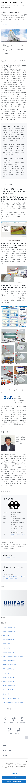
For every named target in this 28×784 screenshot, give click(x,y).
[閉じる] (26, 761)
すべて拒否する (14, 777)
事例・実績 (22, 5)
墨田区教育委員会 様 (8, 681)
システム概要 (20, 45)
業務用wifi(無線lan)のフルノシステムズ (9, 5)
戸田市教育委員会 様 (8, 669)
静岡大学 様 (6, 694)
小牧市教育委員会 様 (8, 639)
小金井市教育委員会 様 (9, 631)
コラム (4, 745)
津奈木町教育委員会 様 (9, 685)
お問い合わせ (18, 733)
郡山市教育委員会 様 (8, 677)
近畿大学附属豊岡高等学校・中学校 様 (13, 702)
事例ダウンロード (9, 557)
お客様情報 (7, 53)
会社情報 (5, 755)
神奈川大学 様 (6, 648)
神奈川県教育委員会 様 (9, 627)
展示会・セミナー (14, 723)
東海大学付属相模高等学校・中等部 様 (13, 656)
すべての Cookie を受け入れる (14, 781)
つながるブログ (7, 750)
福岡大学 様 (6, 673)
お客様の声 (20, 49)
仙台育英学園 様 (7, 643)
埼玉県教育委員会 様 (8, 652)
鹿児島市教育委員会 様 (9, 660)
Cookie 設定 (14, 773)
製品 (5, 722)
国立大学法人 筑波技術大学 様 (11, 698)
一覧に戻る (9, 708)
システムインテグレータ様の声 (7, 50)
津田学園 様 (6, 635)
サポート (9, 733)
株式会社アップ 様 (8, 689)
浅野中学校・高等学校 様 (9, 664)
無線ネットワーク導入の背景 (7, 45)
